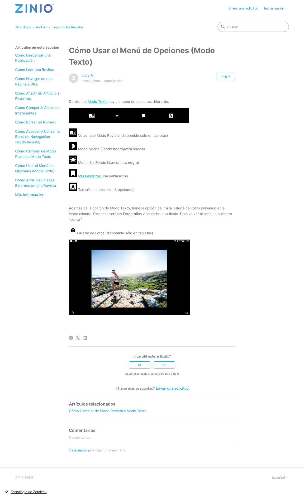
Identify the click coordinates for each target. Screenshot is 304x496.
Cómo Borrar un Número (36, 122)
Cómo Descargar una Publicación (33, 58)
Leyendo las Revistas (68, 27)
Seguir (226, 76)
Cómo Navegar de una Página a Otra (33, 81)
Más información (29, 194)
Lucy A (87, 75)
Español (279, 477)
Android (42, 27)
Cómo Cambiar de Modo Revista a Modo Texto (35, 154)
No (164, 365)
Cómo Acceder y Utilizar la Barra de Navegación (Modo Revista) (37, 136)
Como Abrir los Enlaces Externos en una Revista (35, 183)
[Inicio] (34, 8)
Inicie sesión (78, 450)
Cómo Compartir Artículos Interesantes (37, 110)
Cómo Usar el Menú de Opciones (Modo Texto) (34, 168)
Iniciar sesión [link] (274, 8)
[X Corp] (78, 338)
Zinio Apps (23, 27)
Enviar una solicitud (243, 8)
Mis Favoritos (89, 176)
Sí (139, 365)
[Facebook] (71, 338)
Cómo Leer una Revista (34, 69)
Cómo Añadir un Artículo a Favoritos (37, 96)
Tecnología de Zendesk (29, 492)
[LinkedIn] (85, 338)
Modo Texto (98, 101)
